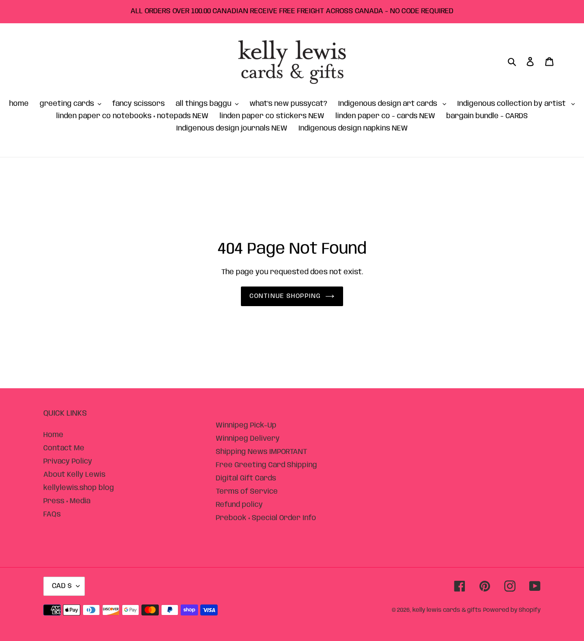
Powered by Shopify (512, 610)
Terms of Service (247, 491)
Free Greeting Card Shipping (266, 465)
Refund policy (239, 505)
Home (53, 435)
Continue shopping (285, 296)
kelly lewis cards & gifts (446, 610)
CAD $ (62, 586)
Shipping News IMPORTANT (261, 452)
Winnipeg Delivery (248, 439)
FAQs (52, 514)
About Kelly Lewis (74, 475)
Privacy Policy (67, 461)
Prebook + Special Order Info (266, 518)
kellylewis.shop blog (78, 488)
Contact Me (63, 448)
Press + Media (66, 501)
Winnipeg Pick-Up (246, 425)
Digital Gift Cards (246, 478)
